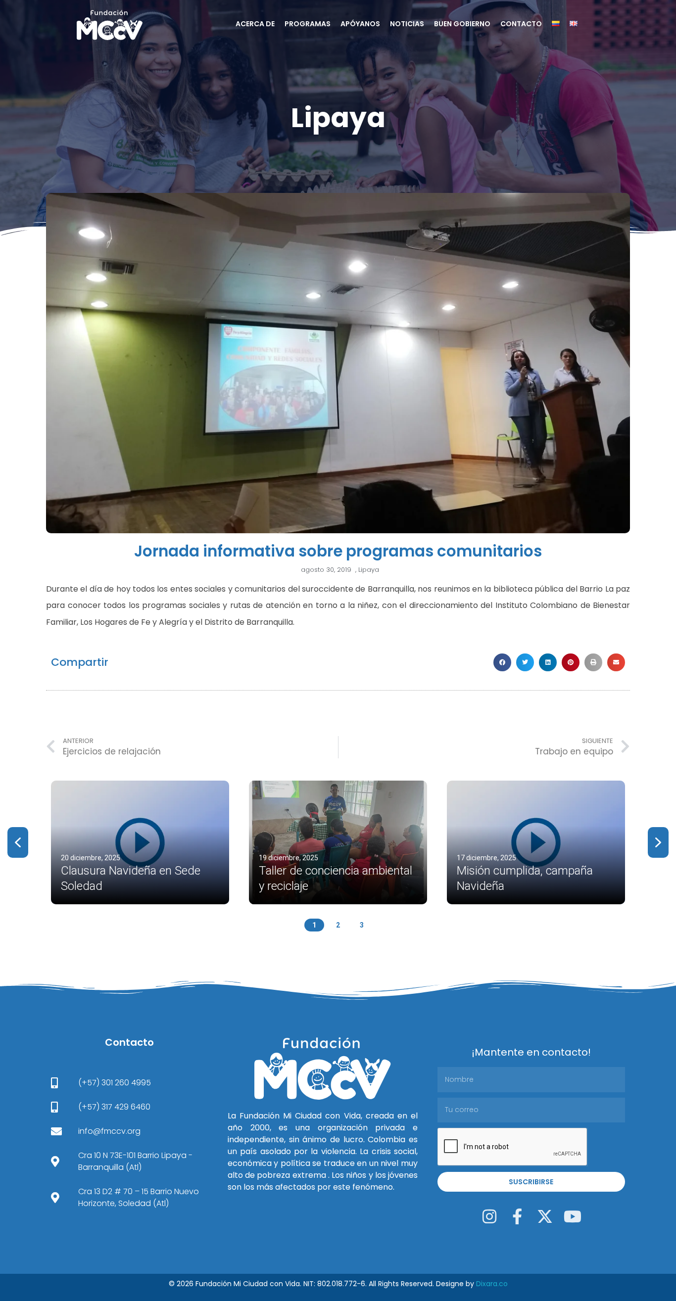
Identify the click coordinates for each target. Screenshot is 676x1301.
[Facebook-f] (517, 1216)
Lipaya (338, 117)
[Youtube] (572, 1216)
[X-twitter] (545, 1216)
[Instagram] (489, 1216)
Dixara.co (492, 1284)
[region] (338, 853)
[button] (502, 662)
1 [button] (314, 925)
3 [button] (362, 925)
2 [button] (338, 925)
